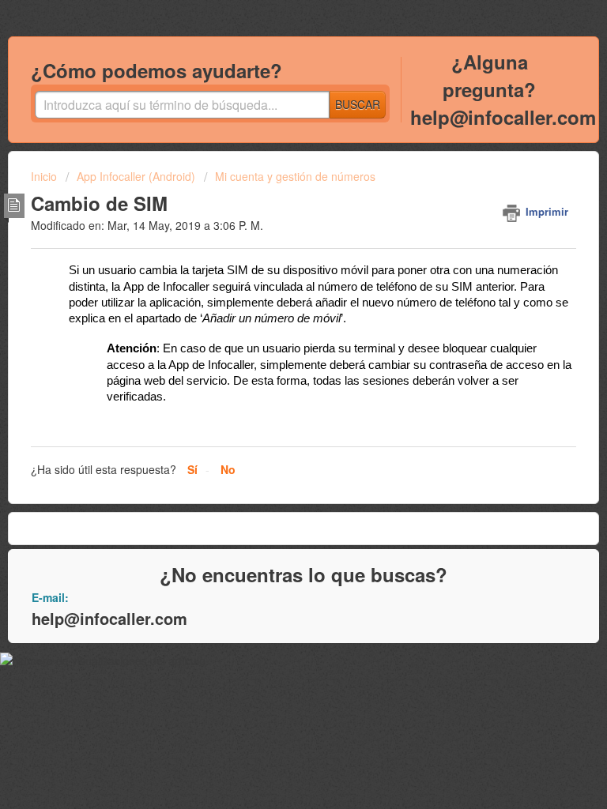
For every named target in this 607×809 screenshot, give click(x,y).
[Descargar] (274, 392)
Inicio (45, 176)
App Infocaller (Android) (136, 176)
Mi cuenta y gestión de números (295, 176)
